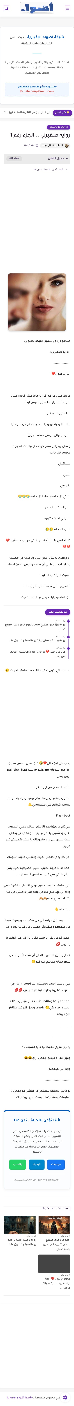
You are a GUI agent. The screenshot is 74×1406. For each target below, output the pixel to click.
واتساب (17, 1164)
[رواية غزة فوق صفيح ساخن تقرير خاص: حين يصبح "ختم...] (54, 1225)
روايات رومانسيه (58, 127)
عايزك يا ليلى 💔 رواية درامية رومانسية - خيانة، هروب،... (37, 654)
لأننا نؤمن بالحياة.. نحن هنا (48, 170)
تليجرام (37, 1164)
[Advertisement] (37, 223)
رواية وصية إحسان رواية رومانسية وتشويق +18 (37, 640)
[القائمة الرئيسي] (67, 8)
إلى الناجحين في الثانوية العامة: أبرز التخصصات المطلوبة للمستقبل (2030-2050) (26, 112)
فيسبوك (56, 1164)
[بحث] (6, 8)
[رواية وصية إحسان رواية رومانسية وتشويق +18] (20, 1225)
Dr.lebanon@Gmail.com (37, 91)
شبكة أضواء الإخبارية (19, 1398)
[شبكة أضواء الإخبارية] (37, 8)
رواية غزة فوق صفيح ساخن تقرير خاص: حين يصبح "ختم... (35, 627)
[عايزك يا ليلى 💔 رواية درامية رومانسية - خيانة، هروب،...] (54, 1264)
